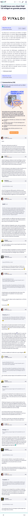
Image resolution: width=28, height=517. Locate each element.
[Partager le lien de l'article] (3, 515)
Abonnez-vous (14, 132)
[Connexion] (22, 1)
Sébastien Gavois (6, 27)
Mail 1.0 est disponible (21, 34)
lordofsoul (6, 180)
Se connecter (7, 86)
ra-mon (5, 137)
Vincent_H (6, 256)
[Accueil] (3, 2)
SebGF (5, 156)
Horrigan (6, 356)
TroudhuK (6, 449)
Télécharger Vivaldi (7, 71)
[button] (26, 2)
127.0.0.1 (6, 240)
